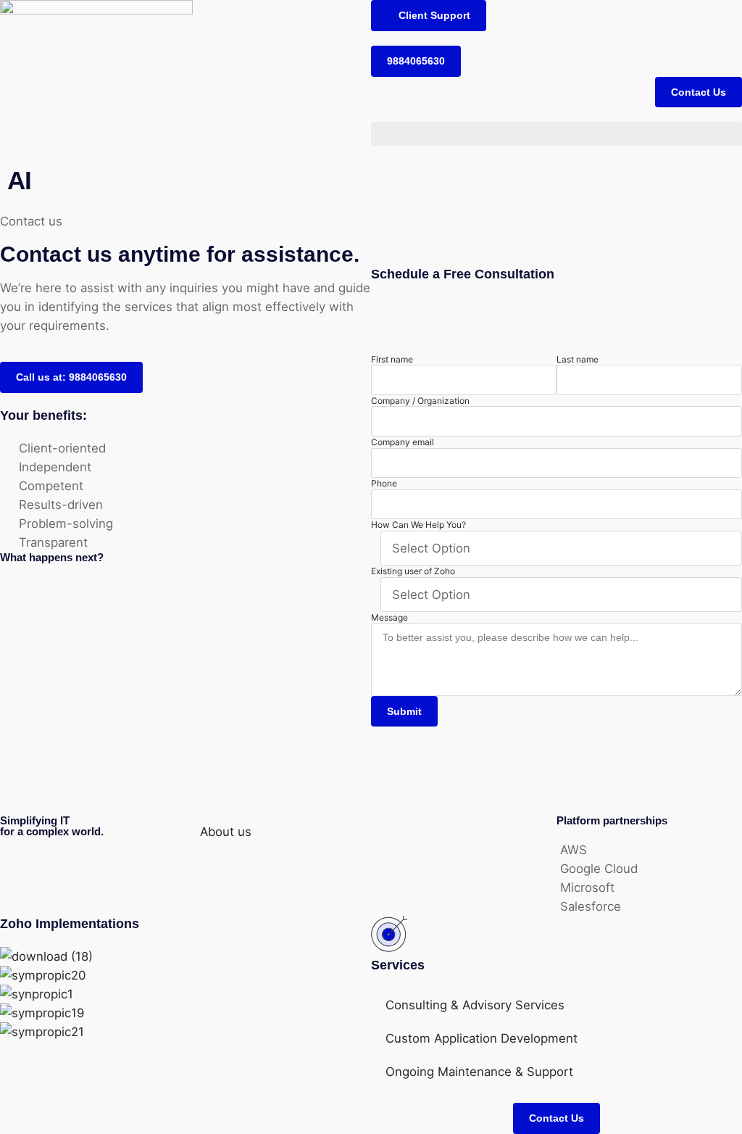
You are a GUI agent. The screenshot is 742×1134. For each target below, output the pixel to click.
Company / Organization (420, 400)
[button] (428, 15)
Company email (402, 441)
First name (392, 359)
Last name (577, 359)
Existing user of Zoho (413, 571)
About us (225, 831)
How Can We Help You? (418, 524)
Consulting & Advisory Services (474, 1005)
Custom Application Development (481, 1038)
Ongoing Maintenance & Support (479, 1071)
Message (389, 617)
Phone (384, 483)
